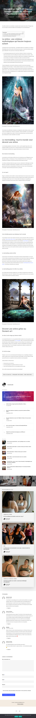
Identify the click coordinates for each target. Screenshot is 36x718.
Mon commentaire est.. (6, 659)
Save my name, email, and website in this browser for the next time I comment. (17, 690)
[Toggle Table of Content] (22, 32)
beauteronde (11, 16)
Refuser (20, 716)
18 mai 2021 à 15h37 (9, 642)
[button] (33, 0)
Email (3, 679)
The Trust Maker (18, 340)
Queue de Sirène (9, 611)
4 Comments (25, 16)
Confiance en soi (16, 6)
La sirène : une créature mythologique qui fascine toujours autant (13, 33)
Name (3, 674)
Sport (22, 6)
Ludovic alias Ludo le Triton (10, 239)
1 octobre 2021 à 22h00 (9, 628)
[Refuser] (34, 715)
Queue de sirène (9, 641)
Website (3, 684)
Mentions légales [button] (20, 703)
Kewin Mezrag (25, 240)
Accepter (16, 716)
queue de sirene (9, 597)
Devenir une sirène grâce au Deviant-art (9, 36)
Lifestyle (10, 514)
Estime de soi (11, 578)
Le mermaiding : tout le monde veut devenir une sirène (11, 34)
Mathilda (7, 627)
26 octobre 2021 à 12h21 (10, 612)
